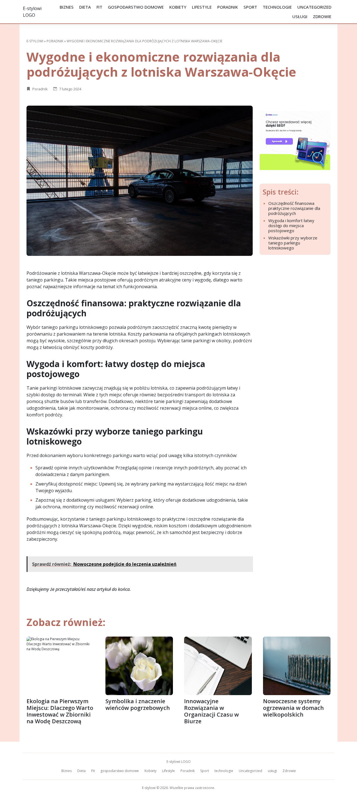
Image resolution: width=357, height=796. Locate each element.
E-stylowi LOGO (179, 761)
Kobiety (177, 7)
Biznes (67, 7)
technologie (277, 7)
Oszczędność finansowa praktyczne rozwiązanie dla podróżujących (294, 208)
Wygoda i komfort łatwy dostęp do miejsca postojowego (291, 225)
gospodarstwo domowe (136, 7)
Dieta (85, 7)
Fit (99, 7)
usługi (299, 16)
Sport (250, 7)
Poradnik (227, 7)
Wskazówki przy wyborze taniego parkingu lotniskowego (292, 242)
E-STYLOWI (34, 41)
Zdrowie (322, 16)
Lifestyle (202, 7)
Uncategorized (314, 7)
